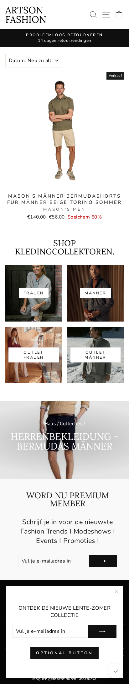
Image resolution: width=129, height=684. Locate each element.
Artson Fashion (25, 14)
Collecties (71, 424)
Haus (50, 424)
